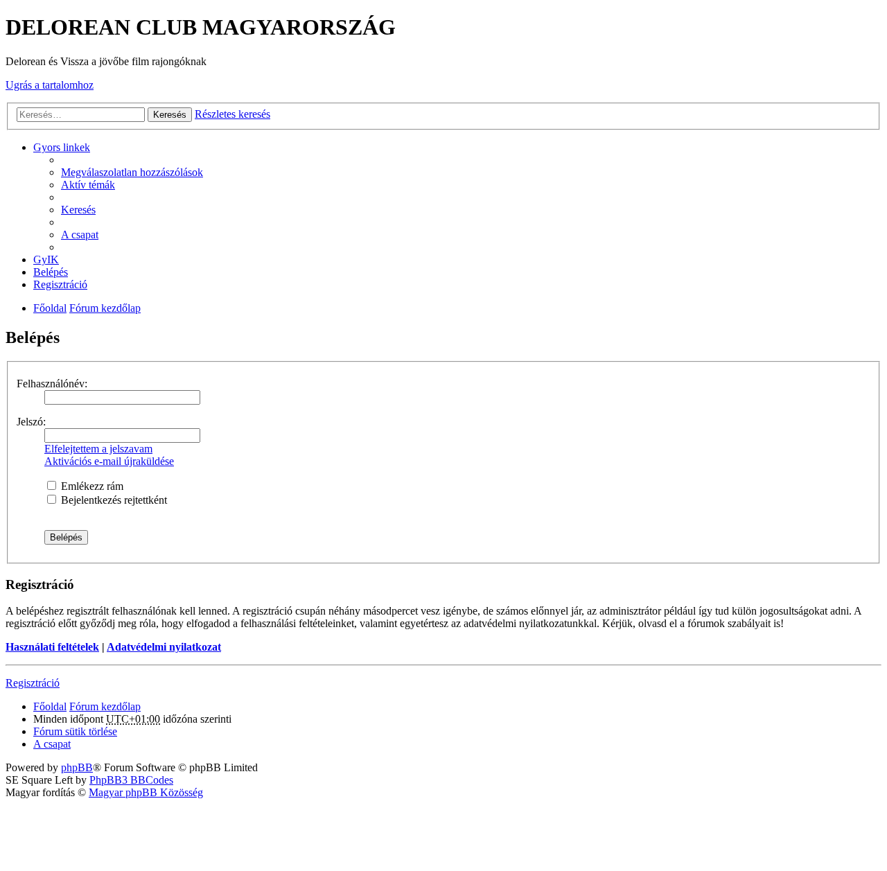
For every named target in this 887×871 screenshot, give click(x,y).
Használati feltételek (52, 647)
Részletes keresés (232, 114)
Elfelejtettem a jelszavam (98, 449)
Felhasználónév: (52, 383)
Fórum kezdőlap (105, 308)
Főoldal (50, 308)
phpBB (77, 767)
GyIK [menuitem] (46, 259)
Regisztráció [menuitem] (60, 284)
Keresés (169, 114)
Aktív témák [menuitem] (88, 185)
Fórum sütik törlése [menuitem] (75, 731)
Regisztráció (33, 683)
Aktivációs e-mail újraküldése (109, 461)
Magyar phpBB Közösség (146, 792)
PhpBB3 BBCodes (131, 780)
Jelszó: (31, 422)
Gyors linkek (61, 147)
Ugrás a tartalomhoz (50, 85)
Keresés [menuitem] (78, 209)
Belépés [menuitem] (50, 272)
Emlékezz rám (90, 486)
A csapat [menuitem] (79, 234)
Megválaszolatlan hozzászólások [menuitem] (132, 172)
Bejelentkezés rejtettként (112, 500)
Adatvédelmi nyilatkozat (164, 647)
